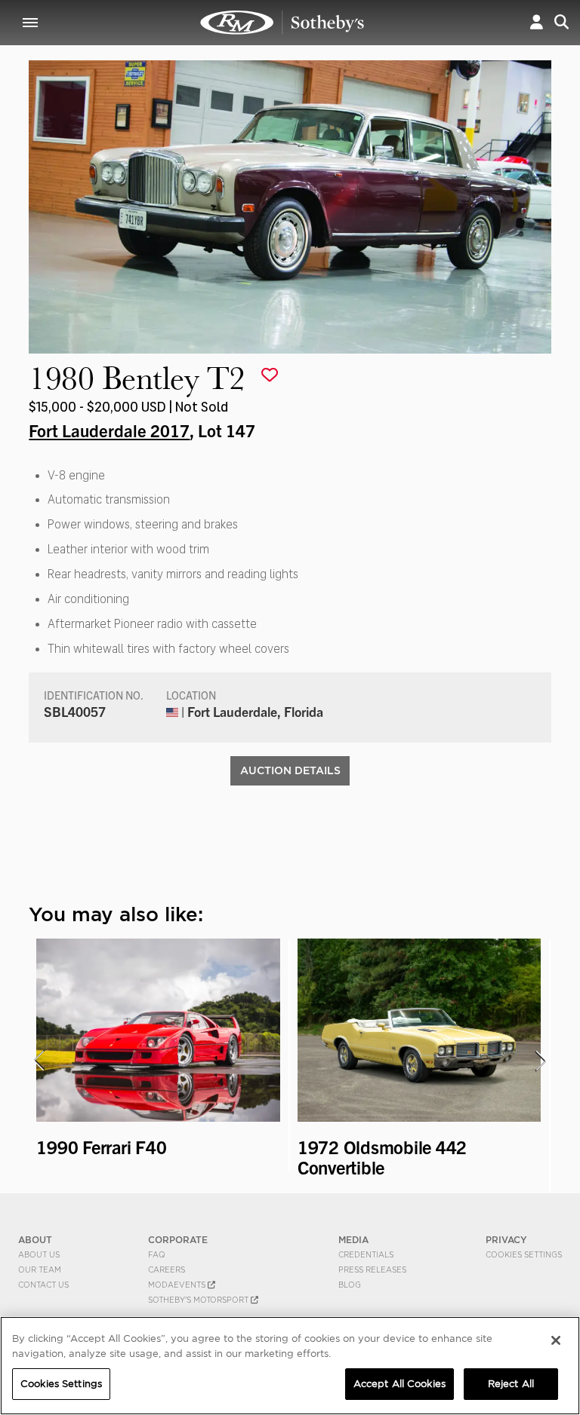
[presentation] (38, 1060)
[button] (536, 22)
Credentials (365, 1254)
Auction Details (290, 770)
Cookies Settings (524, 1254)
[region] (290, 1365)
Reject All (511, 1383)
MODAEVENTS (178, 1284)
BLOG (349, 1284)
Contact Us (43, 1284)
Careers (166, 1269)
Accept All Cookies (399, 1383)
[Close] (555, 1340)
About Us (39, 1254)
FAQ (156, 1254)
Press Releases (372, 1269)
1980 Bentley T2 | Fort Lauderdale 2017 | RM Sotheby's (282, 22)
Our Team (39, 1269)
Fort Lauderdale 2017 (109, 429)
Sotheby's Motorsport (199, 1299)
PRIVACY (506, 1239)
